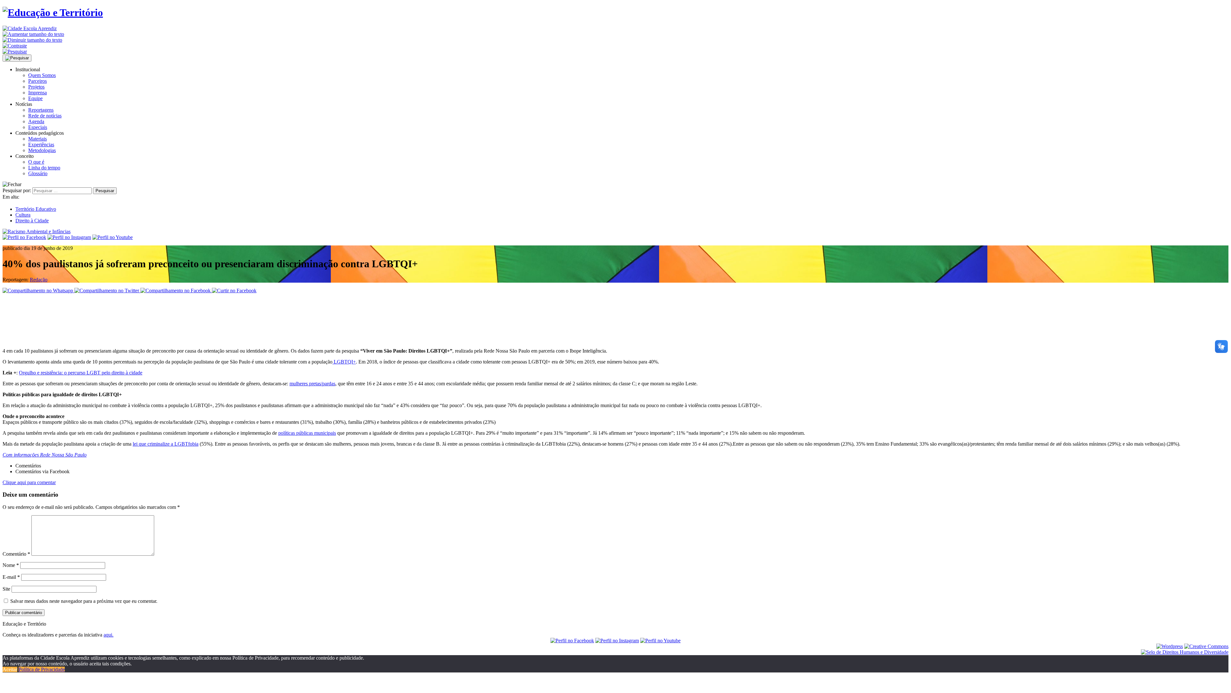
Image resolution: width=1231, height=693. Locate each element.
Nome (11, 565)
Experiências (41, 144)
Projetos (36, 87)
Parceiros (37, 81)
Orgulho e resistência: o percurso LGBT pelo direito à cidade (80, 372)
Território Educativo (35, 209)
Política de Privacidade (42, 669)
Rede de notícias (45, 115)
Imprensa (37, 92)
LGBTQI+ (344, 361)
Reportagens (41, 110)
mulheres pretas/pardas (312, 383)
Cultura (22, 215)
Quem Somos (42, 75)
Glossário (37, 173)
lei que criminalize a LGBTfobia (165, 444)
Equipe (35, 98)
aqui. (108, 634)
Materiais (37, 138)
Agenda (36, 121)
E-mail (11, 577)
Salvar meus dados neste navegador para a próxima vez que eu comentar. (83, 601)
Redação (38, 279)
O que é (36, 162)
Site (6, 589)
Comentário (16, 554)
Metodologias (42, 150)
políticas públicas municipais (307, 433)
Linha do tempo (44, 167)
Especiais (37, 127)
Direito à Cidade (32, 220)
